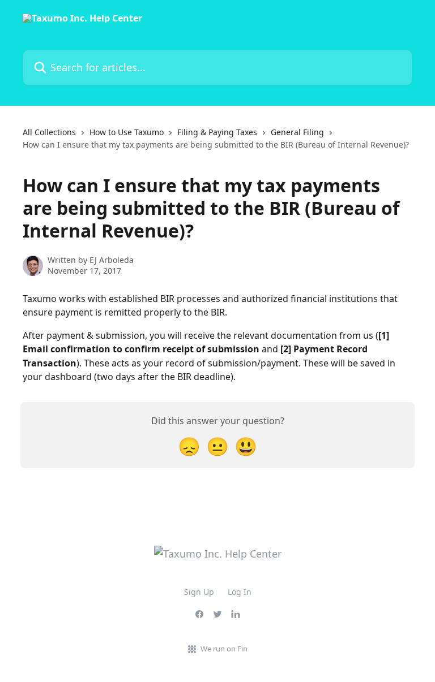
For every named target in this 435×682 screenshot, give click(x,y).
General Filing (297, 132)
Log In (239, 591)
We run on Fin (224, 649)
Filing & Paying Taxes (217, 132)
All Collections (49, 132)
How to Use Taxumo (126, 132)
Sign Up (199, 591)
